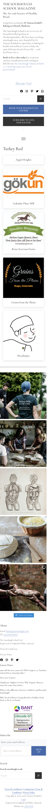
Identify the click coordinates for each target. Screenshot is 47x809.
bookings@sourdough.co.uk (17, 631)
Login (23, 799)
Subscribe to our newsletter (23, 121)
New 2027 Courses (8, 677)
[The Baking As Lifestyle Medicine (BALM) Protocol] (23, 587)
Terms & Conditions (13, 789)
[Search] (40, 98)
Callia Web (28, 806)
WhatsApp (20, 83)
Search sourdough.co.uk (11, 769)
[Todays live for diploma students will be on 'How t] (23, 395)
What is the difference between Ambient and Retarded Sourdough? (23, 691)
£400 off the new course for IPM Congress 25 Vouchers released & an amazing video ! (23, 671)
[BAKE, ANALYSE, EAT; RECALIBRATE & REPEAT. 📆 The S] (23, 443)
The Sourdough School (25, 63)
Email (29, 83)
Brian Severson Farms (23, 249)
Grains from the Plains (23, 302)
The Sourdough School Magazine (19, 6)
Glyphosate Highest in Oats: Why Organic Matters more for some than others (21, 684)
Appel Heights (23, 159)
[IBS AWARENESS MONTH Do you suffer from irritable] (23, 491)
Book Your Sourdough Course (23, 109)
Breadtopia (23, 355)
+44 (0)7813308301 (11, 634)
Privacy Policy (29, 792)
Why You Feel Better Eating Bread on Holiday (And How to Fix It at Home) (22, 699)
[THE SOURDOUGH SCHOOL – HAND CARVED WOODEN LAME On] (23, 539)
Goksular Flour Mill (23, 203)
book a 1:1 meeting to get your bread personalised (23, 66)
